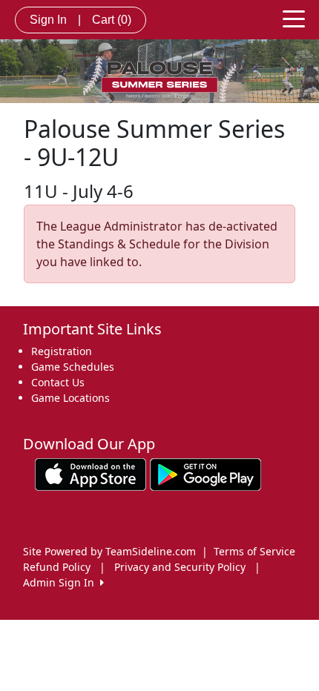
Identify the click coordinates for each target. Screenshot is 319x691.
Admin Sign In (61, 582)
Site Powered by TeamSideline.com (109, 551)
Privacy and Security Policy (180, 567)
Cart (111, 19)
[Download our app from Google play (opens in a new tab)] (205, 473)
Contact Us (58, 382)
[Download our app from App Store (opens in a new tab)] (90, 473)
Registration (61, 351)
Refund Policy (57, 567)
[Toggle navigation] (294, 17)
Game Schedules (72, 367)
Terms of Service (254, 551)
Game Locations (70, 398)
